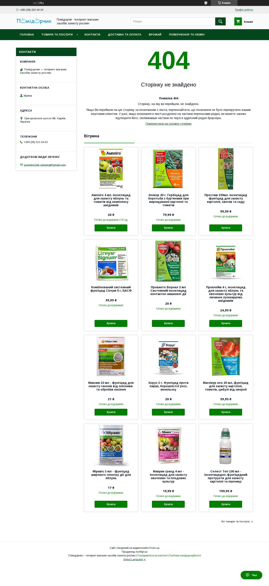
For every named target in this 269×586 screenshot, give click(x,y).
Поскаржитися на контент (152, 555)
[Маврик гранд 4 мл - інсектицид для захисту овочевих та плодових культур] (168, 445)
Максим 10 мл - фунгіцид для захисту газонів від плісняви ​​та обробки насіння (111, 386)
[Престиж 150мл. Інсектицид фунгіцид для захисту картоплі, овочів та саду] (226, 169)
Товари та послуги (57, 34)
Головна (27, 34)
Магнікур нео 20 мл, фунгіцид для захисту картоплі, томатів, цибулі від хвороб (225, 386)
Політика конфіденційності (185, 555)
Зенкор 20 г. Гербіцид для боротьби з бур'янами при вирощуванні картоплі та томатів (168, 200)
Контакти (92, 34)
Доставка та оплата (124, 34)
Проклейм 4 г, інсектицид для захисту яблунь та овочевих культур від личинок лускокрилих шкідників (225, 294)
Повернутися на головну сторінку (169, 123)
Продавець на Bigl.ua (134, 551)
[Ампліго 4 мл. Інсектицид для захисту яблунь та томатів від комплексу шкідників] (111, 169)
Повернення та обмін (186, 34)
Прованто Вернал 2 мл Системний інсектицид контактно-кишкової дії (168, 291)
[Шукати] (220, 21)
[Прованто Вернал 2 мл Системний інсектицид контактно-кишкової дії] (168, 261)
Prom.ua (154, 548)
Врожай (155, 34)
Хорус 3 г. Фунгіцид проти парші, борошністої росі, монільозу (168, 386)
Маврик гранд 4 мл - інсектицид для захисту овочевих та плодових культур (168, 476)
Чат (254, 575)
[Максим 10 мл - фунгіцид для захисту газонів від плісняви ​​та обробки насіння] (111, 356)
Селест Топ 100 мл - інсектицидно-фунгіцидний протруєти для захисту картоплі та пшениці (225, 476)
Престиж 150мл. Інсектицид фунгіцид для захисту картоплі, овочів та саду (225, 198)
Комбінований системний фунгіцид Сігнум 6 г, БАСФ (111, 289)
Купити (111, 227)
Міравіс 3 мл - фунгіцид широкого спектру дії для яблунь (111, 475)
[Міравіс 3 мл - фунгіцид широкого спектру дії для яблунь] (111, 445)
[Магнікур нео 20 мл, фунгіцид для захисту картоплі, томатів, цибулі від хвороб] (226, 356)
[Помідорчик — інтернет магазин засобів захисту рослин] (34, 23)
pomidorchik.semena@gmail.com (45, 164)
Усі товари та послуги (235, 521)
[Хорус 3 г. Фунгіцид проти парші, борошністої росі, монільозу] (168, 356)
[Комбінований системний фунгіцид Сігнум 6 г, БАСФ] (111, 261)
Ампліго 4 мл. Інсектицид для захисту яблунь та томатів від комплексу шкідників (111, 200)
